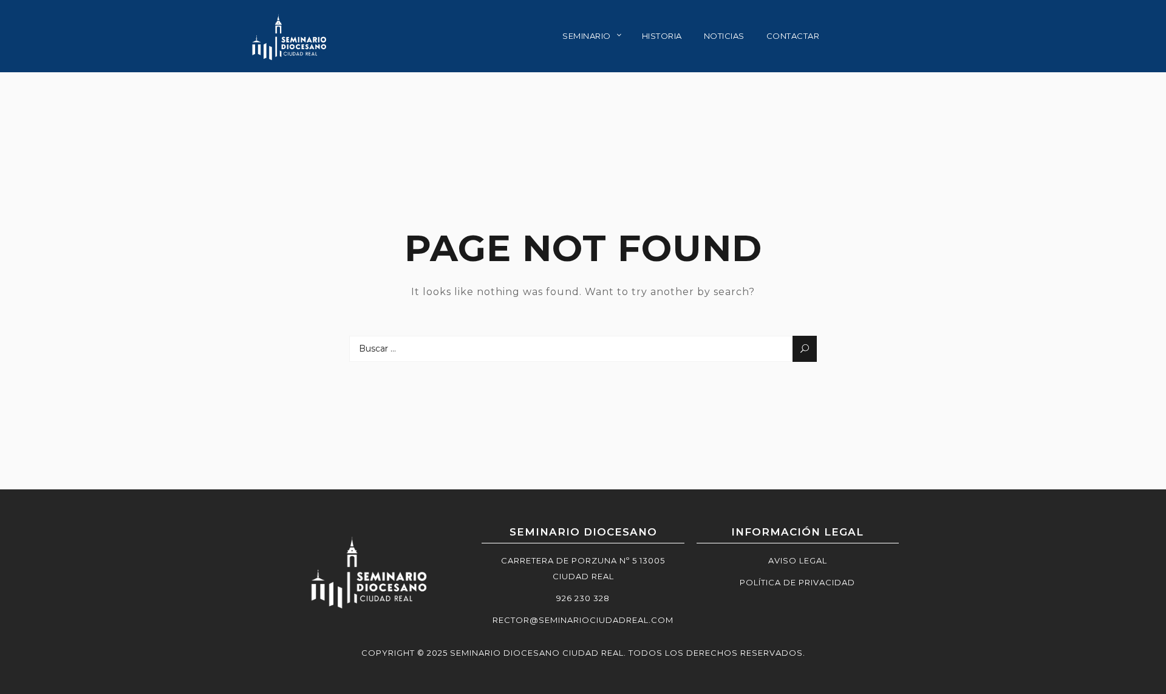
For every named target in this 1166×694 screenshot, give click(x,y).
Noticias (724, 36)
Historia (662, 36)
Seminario (586, 36)
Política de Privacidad (797, 582)
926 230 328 (583, 598)
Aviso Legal (797, 560)
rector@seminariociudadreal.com (583, 620)
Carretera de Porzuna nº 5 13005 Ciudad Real (583, 568)
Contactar (793, 36)
